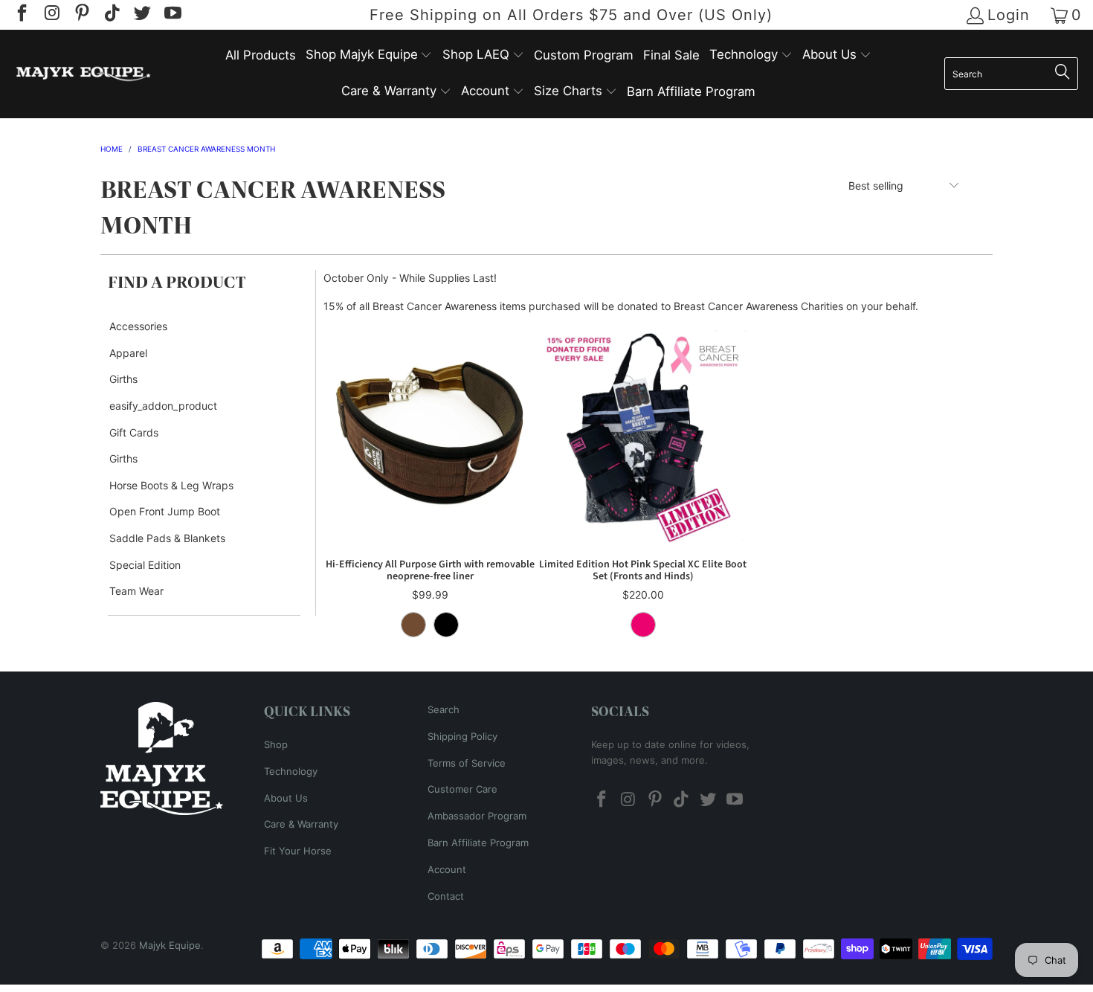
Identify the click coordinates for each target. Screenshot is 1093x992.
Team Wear (136, 590)
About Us (286, 798)
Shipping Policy (462, 736)
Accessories (138, 326)
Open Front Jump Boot (164, 511)
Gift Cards (133, 432)
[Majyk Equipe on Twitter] (141, 15)
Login (1008, 15)
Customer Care (462, 789)
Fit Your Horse (298, 851)
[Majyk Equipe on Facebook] (20, 15)
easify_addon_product (163, 405)
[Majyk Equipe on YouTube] (171, 15)
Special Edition (145, 564)
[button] (369, 55)
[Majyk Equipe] (83, 74)
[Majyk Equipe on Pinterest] (81, 15)
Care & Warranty (301, 824)
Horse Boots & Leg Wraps (171, 485)
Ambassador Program (477, 816)
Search (444, 709)
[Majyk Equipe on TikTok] (110, 15)
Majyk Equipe (170, 945)
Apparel (128, 353)
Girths (123, 379)
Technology (290, 771)
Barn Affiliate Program (478, 842)
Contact (446, 896)
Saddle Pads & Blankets (167, 538)
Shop (276, 744)
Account (447, 869)
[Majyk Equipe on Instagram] (50, 15)
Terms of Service (467, 763)
